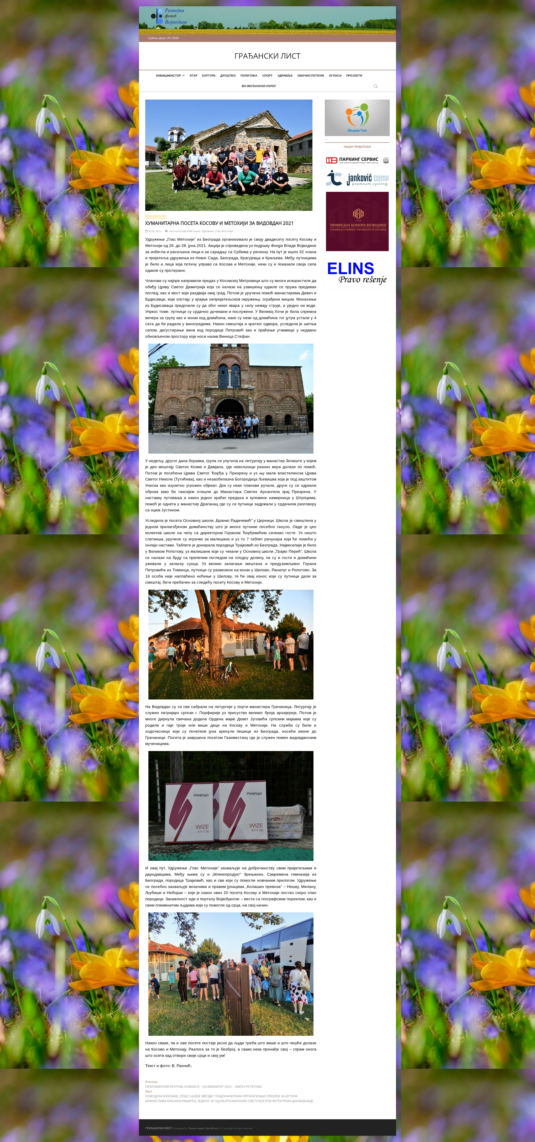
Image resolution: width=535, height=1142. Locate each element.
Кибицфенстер (168, 75)
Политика (249, 75)
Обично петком (310, 75)
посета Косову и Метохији (184, 231)
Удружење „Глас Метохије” (217, 231)
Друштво (228, 75)
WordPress (212, 1128)
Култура (208, 75)
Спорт (267, 75)
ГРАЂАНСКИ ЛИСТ (267, 56)
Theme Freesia (196, 1128)
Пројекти (354, 75)
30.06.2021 (154, 231)
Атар (193, 75)
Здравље (285, 75)
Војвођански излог (259, 86)
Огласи (335, 75)
